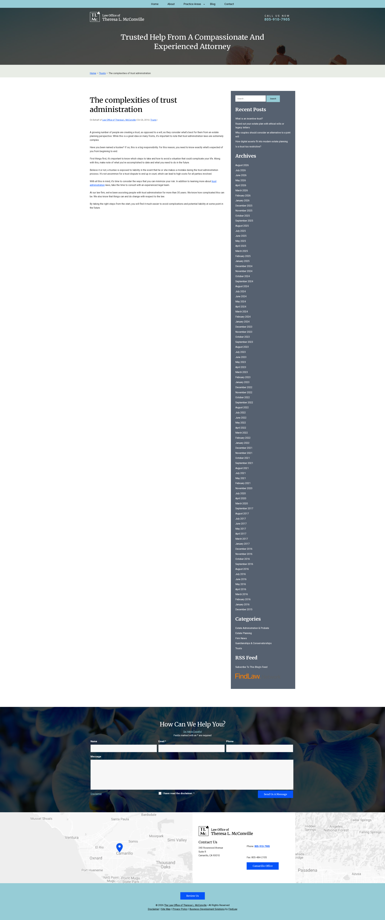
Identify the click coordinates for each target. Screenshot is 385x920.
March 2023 (241, 372)
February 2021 (243, 483)
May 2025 (240, 241)
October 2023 (242, 336)
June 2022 (240, 417)
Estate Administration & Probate (252, 628)
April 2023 (240, 367)
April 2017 (240, 533)
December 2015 (243, 609)
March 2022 (241, 432)
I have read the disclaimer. (178, 793)
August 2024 (242, 286)
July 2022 (240, 412)
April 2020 (240, 498)
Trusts (153, 120)
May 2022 (240, 422)
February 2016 (243, 599)
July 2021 (240, 473)
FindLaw (232, 909)
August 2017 (242, 513)
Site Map (166, 909)
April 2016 (240, 589)
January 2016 (242, 604)
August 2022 (242, 407)
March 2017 (241, 538)
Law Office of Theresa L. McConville (119, 120)
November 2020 (243, 488)
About (171, 4)
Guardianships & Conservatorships (253, 643)
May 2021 (240, 478)
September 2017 (244, 508)
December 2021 (243, 447)
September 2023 (244, 342)
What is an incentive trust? (249, 118)
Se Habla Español (192, 731)
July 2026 (240, 170)
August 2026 (242, 165)
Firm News (241, 638)
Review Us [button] (192, 895)
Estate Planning (243, 633)
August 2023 (242, 346)
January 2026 (242, 200)
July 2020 (240, 493)
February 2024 (243, 316)
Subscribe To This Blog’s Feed (251, 667)
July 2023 (240, 352)
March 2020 (241, 503)
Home (155, 4)
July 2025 (240, 230)
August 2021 (242, 468)
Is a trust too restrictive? (248, 146)
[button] (382, 898)
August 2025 (242, 225)
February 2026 (243, 195)
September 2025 (244, 220)
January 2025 (242, 261)
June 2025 (240, 235)
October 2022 (242, 397)
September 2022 (244, 402)
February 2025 (243, 256)
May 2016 (240, 584)
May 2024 (240, 301)
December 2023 (243, 326)
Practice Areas (192, 4)
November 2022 (243, 392)
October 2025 (242, 215)
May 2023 (240, 362)
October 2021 (242, 458)
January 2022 (242, 443)
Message (96, 756)
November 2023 (243, 331)
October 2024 (242, 276)
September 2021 (244, 463)
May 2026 (240, 180)
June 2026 (240, 175)
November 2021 (243, 453)
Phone (230, 741)
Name (94, 741)
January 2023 (242, 382)
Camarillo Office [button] (263, 865)
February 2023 (243, 377)
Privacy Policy (180, 909)
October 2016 (242, 559)
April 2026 (240, 185)
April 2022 (240, 427)
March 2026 (241, 190)
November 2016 (243, 554)
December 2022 (243, 387)
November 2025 (243, 210)
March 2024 (241, 311)
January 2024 (242, 321)
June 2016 (240, 579)
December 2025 (243, 205)
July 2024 (240, 291)
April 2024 (240, 306)
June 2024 (240, 296)
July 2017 (240, 518)
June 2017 (240, 523)
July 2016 (240, 574)
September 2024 (244, 281)
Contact (229, 4)
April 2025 (240, 246)
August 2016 (242, 569)
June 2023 (240, 357)
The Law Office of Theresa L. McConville (185, 905)
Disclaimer (96, 793)
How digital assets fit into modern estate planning (261, 141)
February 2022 (243, 437)
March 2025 (241, 251)
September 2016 (244, 564)
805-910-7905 (277, 19)
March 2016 (241, 594)
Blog (212, 4)
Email (162, 741)
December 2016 (243, 548)
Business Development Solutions (207, 909)
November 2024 (243, 271)
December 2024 (243, 266)
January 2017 (242, 543)
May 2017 (240, 528)
